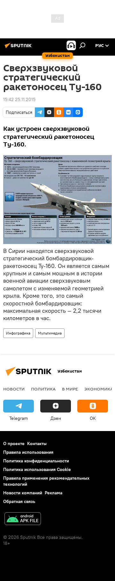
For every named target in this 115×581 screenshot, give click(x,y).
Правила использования (28, 452)
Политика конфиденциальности (36, 461)
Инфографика (18, 333)
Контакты (37, 443)
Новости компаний (22, 493)
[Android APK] (22, 519)
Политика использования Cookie (37, 469)
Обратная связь (19, 501)
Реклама (53, 493)
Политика (43, 389)
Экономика (98, 389)
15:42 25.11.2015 (19, 99)
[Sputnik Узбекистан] (19, 48)
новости (14, 389)
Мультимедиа (50, 333)
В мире (70, 389)
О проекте (14, 443)
